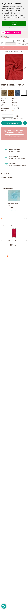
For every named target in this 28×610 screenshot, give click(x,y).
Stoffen (3, 48)
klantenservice (4, 36)
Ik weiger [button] (14, 24)
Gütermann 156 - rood (13, 240)
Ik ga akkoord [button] (14, 22)
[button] (25, 67)
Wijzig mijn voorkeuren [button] (14, 27)
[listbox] (14, 93)
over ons (6, 35)
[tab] (8, 173)
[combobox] (10, 43)
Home (6, 51)
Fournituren (13, 48)
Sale (22, 48)
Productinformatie (7, 174)
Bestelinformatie (7, 177)
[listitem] (4, 48)
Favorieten (18, 43)
